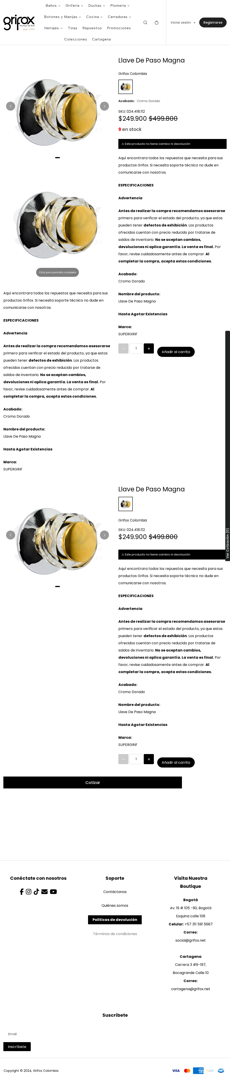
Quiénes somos (115, 905)
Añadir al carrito (176, 351)
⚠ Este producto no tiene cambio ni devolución (156, 144)
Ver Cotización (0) (227, 543)
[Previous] (10, 106)
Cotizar (92, 782)
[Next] (104, 106)
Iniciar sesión (181, 22)
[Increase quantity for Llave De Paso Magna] (149, 348)
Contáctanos (115, 891)
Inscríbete (17, 1046)
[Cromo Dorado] (125, 87)
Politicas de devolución (115, 919)
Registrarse (212, 22)
